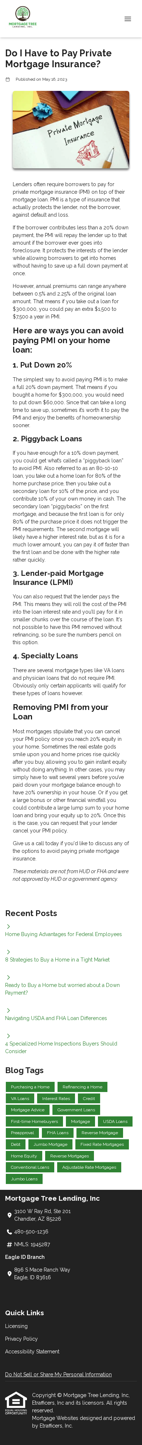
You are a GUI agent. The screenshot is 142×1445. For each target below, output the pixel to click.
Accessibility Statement (32, 1351)
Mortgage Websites (56, 1418)
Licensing (16, 1326)
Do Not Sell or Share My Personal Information (58, 1374)
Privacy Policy (21, 1339)
